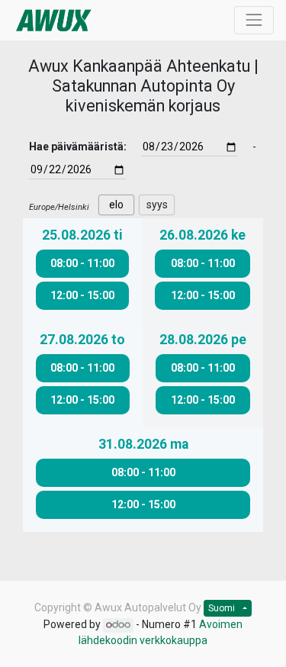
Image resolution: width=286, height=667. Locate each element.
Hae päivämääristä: (78, 146)
